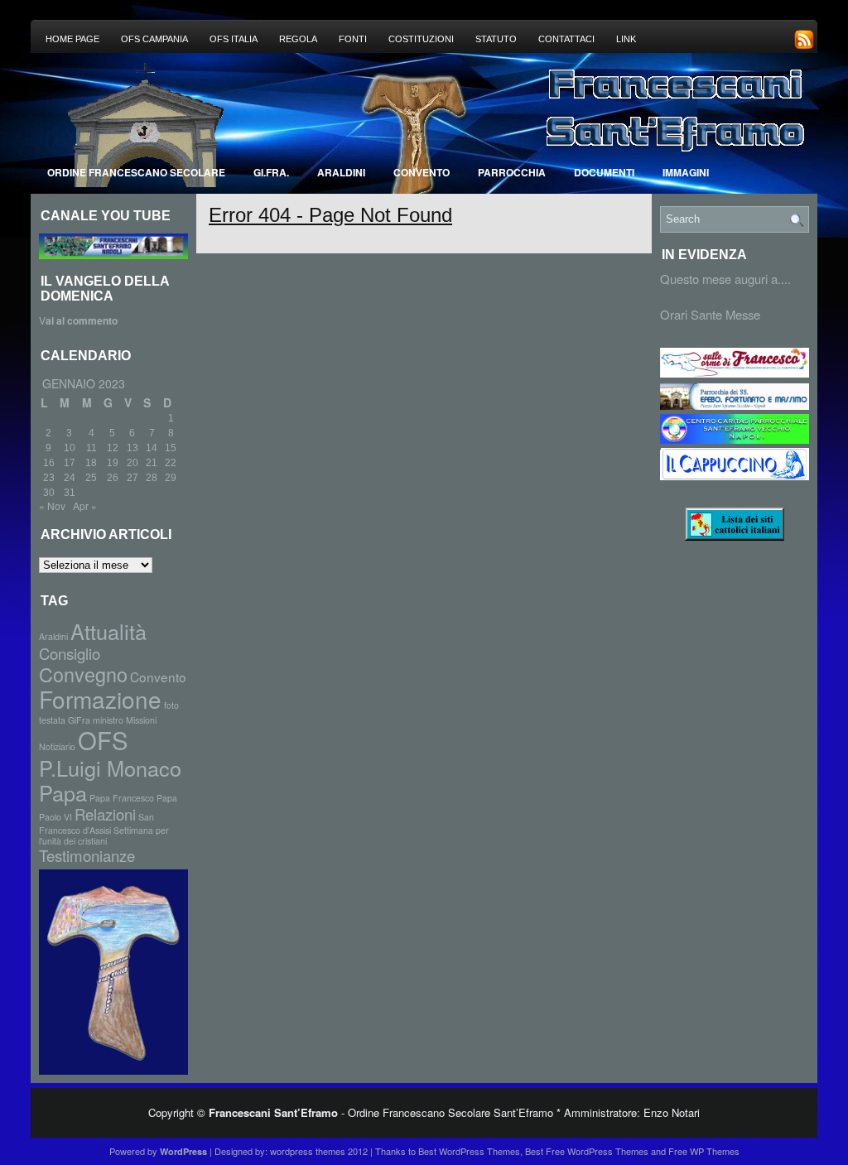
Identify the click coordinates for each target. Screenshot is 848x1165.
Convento (158, 676)
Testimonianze (87, 855)
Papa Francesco (121, 798)
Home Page (72, 39)
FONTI (353, 39)
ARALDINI (341, 172)
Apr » (85, 505)
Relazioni (105, 814)
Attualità (108, 631)
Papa (63, 792)
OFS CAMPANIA (154, 39)
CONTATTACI (566, 39)
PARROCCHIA (512, 172)
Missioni (141, 720)
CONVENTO (421, 172)
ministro (108, 720)
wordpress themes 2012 (319, 1151)
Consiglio (69, 653)
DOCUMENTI (604, 172)
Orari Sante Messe (710, 317)
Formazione (100, 698)
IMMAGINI (685, 172)
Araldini (53, 636)
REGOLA (298, 39)
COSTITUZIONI (421, 39)
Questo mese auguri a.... (725, 282)
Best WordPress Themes (469, 1151)
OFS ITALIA (234, 39)
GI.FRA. (271, 172)
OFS (103, 739)
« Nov (52, 505)
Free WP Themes (704, 1151)
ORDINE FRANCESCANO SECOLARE (136, 172)
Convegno (83, 674)
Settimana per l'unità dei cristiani (104, 835)
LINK (626, 39)
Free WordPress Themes (597, 1151)
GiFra (79, 720)
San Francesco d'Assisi (96, 823)
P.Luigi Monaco (110, 767)
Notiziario (57, 746)
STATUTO (496, 39)
